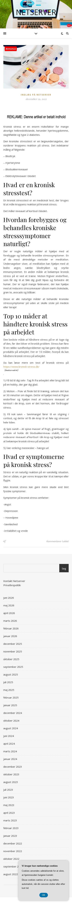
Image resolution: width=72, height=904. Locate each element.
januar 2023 (10, 835)
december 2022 (12, 843)
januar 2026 (10, 636)
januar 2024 (10, 759)
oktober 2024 (11, 720)
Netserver (36, 12)
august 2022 (10, 874)
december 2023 (12, 766)
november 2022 (12, 851)
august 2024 (10, 728)
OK (43, 895)
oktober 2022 (11, 858)
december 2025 (12, 643)
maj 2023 (8, 805)
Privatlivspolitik (12, 585)
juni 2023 (8, 797)
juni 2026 (8, 597)
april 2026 (9, 613)
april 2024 (9, 743)
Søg (64, 568)
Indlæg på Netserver (36, 94)
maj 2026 (8, 605)
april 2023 (9, 812)
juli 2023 (8, 789)
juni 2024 (8, 736)
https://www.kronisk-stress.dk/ (21, 366)
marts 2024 (10, 751)
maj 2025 (8, 689)
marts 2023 (10, 820)
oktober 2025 (11, 659)
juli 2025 (8, 682)
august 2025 (10, 674)
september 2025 (13, 666)
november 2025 (12, 651)
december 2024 (12, 713)
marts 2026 (10, 620)
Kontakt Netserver (14, 581)
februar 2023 (11, 828)
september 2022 (13, 866)
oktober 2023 (11, 774)
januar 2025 (10, 705)
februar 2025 (11, 697)
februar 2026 (11, 628)
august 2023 (10, 782)
